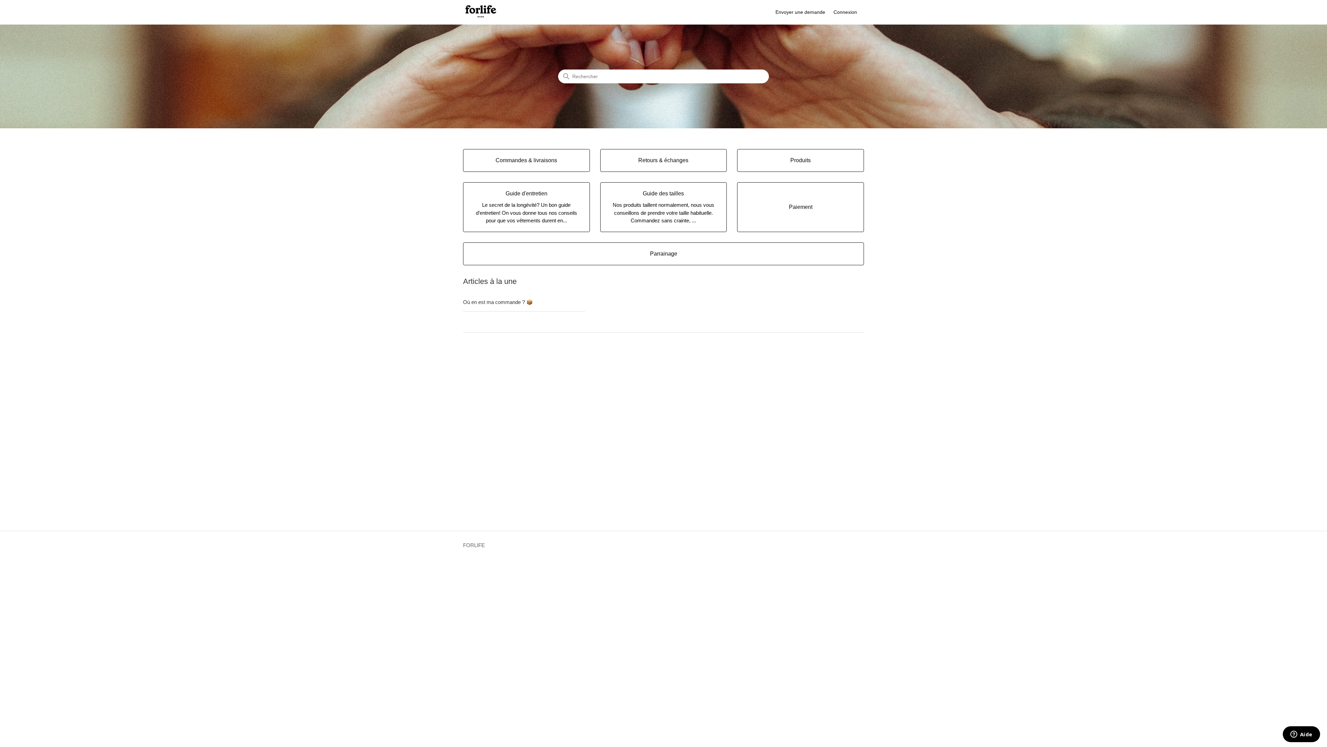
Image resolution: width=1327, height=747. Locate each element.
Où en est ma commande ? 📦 (498, 302)
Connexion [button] (845, 12)
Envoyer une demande (800, 12)
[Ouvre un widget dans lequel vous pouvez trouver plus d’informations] (1301, 735)
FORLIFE (474, 545)
